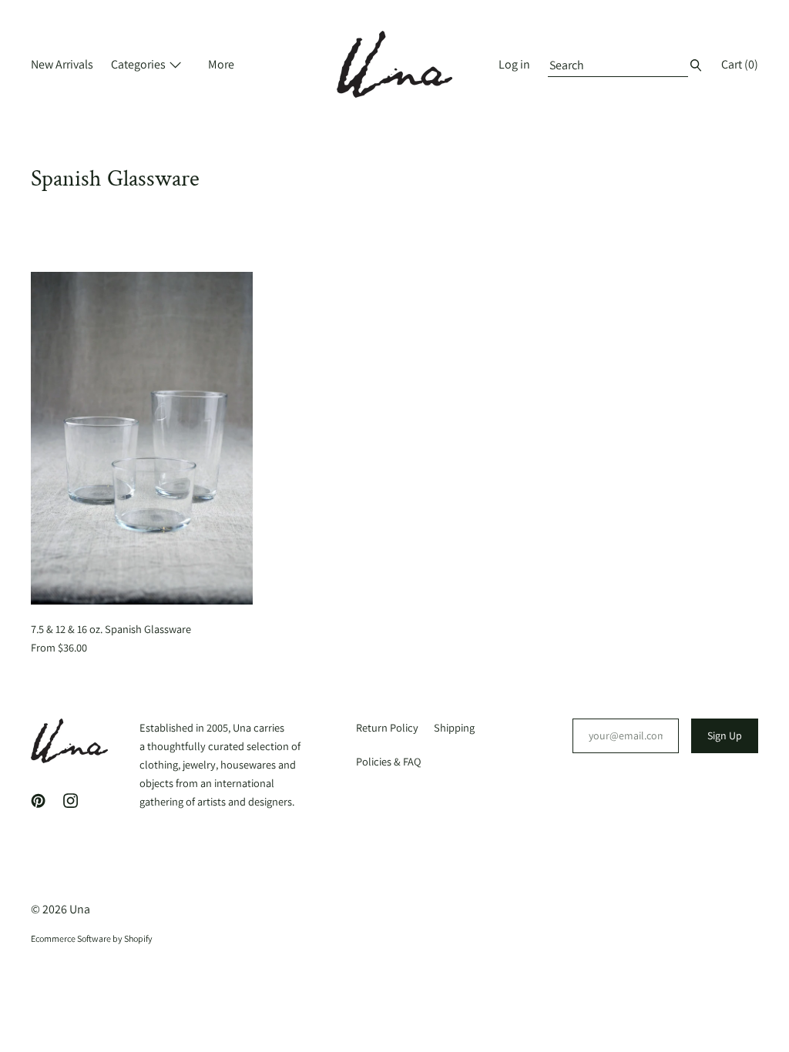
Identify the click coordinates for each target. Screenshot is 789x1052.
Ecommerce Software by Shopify (92, 938)
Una (79, 909)
